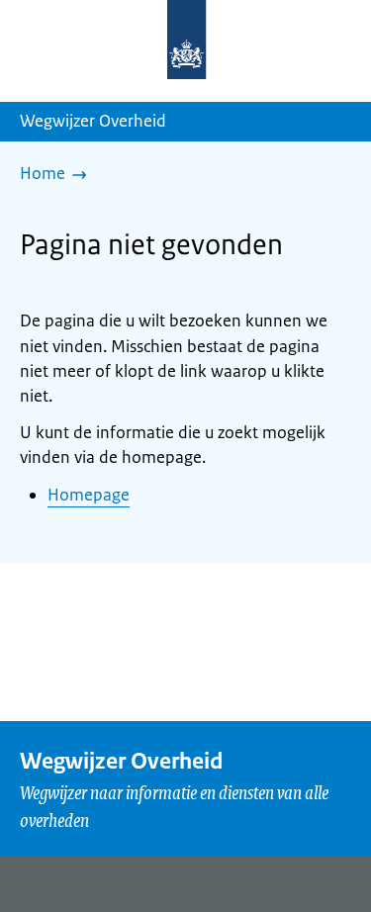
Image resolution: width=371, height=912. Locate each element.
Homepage (88, 494)
